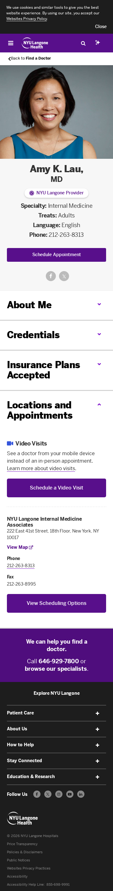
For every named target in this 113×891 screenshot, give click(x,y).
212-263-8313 (66, 234)
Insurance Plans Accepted (43, 370)
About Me (29, 305)
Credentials (33, 335)
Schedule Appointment (56, 254)
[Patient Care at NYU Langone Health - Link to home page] (35, 43)
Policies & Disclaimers (25, 852)
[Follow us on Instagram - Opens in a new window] (58, 794)
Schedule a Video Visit (56, 488)
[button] (101, 27)
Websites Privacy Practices (29, 868)
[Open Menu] (10, 43)
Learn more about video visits (41, 468)
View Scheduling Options (56, 603)
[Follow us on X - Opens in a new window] (47, 794)
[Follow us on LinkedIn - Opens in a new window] (80, 794)
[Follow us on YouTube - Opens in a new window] (69, 794)
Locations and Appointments (40, 410)
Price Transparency (22, 844)
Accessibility (17, 876)
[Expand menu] (97, 713)
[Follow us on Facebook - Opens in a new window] (36, 794)
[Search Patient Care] (83, 43)
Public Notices (18, 860)
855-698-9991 (58, 885)
